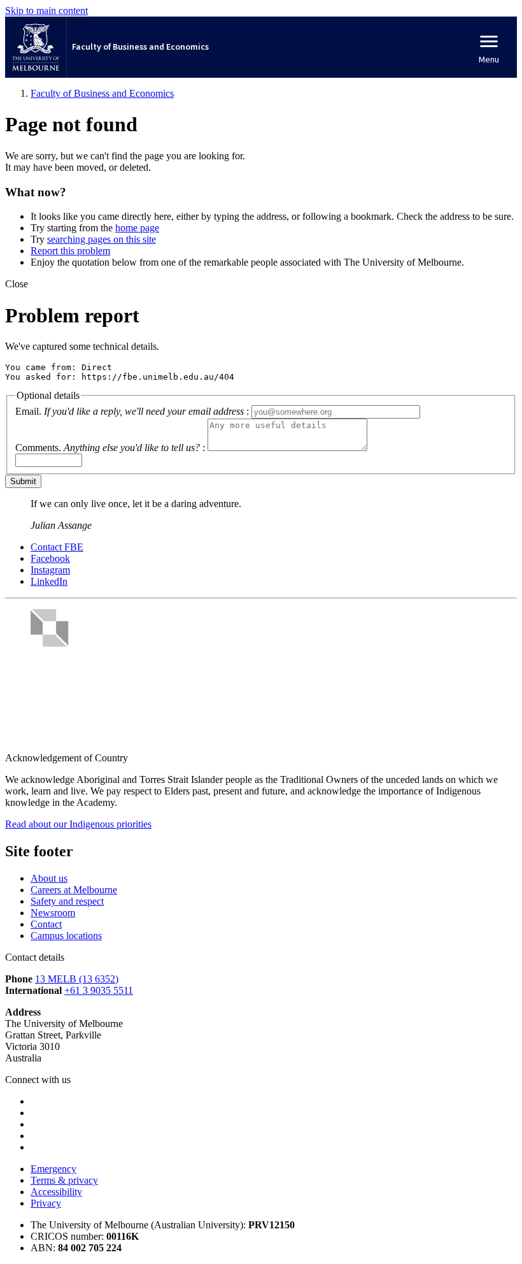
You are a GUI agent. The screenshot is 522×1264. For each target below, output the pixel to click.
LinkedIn (49, 581)
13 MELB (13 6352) (76, 978)
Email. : (132, 411)
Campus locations (66, 935)
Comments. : (110, 447)
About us (49, 878)
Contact (46, 924)
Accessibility (56, 1191)
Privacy (46, 1203)
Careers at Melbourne (74, 889)
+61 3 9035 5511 (98, 990)
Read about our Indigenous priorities (78, 824)
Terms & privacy (64, 1180)
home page (137, 227)
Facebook (50, 558)
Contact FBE (57, 547)
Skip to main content (46, 10)
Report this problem (70, 250)
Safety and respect (67, 901)
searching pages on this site (101, 239)
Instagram (50, 569)
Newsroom (53, 912)
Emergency (53, 1168)
